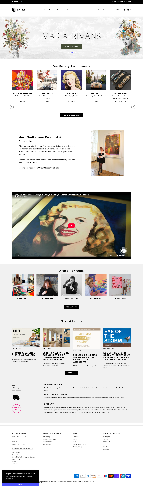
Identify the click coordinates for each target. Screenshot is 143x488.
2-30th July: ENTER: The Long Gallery (24, 354)
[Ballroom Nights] (22, 80)
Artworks (47, 10)
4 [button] (72, 109)
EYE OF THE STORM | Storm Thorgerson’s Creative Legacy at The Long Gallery (117, 356)
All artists (71, 307)
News (80, 10)
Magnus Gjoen (120, 93)
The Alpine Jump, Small (47, 97)
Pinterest (106, 449)
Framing (76, 437)
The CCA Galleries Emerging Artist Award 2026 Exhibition (85, 358)
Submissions (47, 444)
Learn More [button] (9, 479)
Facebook (106, 442)
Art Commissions (48, 442)
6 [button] (76, 109)
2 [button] (69, 109)
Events (69, 10)
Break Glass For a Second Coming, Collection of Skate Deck (120, 97)
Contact (101, 10)
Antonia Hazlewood (22, 93)
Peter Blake (71, 93)
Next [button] (132, 106)
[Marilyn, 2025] (71, 80)
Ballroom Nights (22, 96)
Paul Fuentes (46, 93)
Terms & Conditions (79, 444)
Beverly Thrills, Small (96, 96)
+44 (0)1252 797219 (18, 445)
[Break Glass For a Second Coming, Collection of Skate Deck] (120, 80)
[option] (22, 88)
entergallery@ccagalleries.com (22, 448)
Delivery (75, 439)
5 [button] (74, 109)
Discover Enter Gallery (50, 439)
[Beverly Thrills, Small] (96, 80)
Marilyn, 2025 (71, 96)
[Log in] (124, 10)
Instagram (106, 437)
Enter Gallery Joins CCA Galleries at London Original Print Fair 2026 (56, 356)
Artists (35, 10)
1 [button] (67, 109)
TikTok (105, 439)
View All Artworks (71, 115)
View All (71, 373)
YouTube (106, 447)
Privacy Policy (77, 447)
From (120, 101)
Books (59, 10)
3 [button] (71, 109)
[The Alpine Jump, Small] (47, 80)
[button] (119, 9)
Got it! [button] (20, 484)
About (89, 10)
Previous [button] (11, 106)
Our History (46, 437)
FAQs (74, 442)
